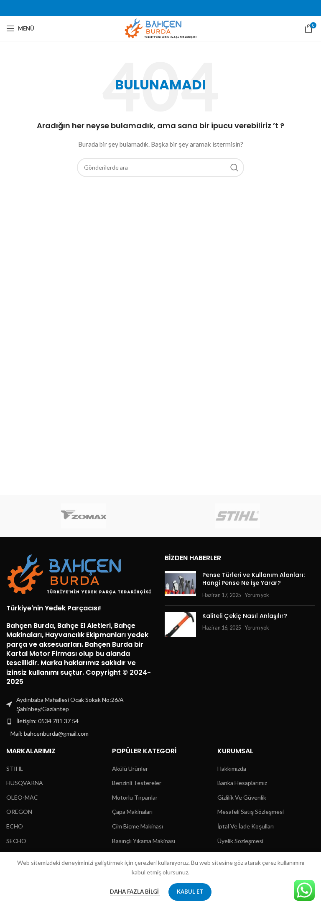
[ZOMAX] (83, 516)
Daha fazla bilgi (135, 891)
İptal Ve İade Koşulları (245, 826)
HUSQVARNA (24, 782)
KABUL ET (190, 891)
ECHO (14, 826)
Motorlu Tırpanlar (135, 797)
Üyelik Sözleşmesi (240, 840)
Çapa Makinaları (132, 811)
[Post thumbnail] (180, 585)
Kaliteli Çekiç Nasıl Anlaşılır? (244, 616)
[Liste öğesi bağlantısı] (81, 721)
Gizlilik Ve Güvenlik (241, 797)
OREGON (19, 811)
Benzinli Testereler (136, 782)
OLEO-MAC (22, 797)
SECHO (16, 840)
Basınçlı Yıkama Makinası (143, 840)
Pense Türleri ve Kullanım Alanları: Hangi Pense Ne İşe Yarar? (253, 579)
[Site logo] (160, 27)
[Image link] (79, 573)
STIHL (14, 768)
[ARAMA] (234, 167)
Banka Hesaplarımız (242, 782)
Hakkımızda (231, 768)
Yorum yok (257, 595)
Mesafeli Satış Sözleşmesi (250, 811)
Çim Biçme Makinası (137, 826)
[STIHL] (237, 516)
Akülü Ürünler (130, 768)
